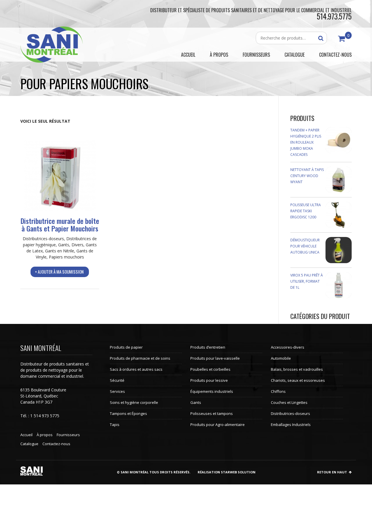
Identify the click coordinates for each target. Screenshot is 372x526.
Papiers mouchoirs (66, 257)
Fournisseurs (68, 434)
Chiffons (278, 391)
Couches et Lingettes (289, 402)
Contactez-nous (56, 443)
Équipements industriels (211, 391)
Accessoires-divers (287, 347)
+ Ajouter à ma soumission (59, 271)
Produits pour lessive (209, 380)
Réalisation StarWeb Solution (226, 472)
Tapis (114, 424)
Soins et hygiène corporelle (134, 402)
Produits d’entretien (207, 347)
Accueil (26, 434)
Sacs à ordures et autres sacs (136, 369)
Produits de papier (126, 347)
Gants (63, 244)
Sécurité (117, 380)
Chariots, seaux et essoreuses (298, 380)
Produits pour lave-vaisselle (215, 358)
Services (117, 391)
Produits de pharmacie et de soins (140, 358)
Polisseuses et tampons (211, 413)
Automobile (281, 358)
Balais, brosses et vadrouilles (297, 369)
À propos (45, 434)
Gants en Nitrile (59, 251)
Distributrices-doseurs (43, 238)
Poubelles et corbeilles (210, 369)
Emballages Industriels (291, 424)
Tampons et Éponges (128, 413)
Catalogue (29, 443)
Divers (77, 244)
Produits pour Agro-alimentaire (217, 424)
